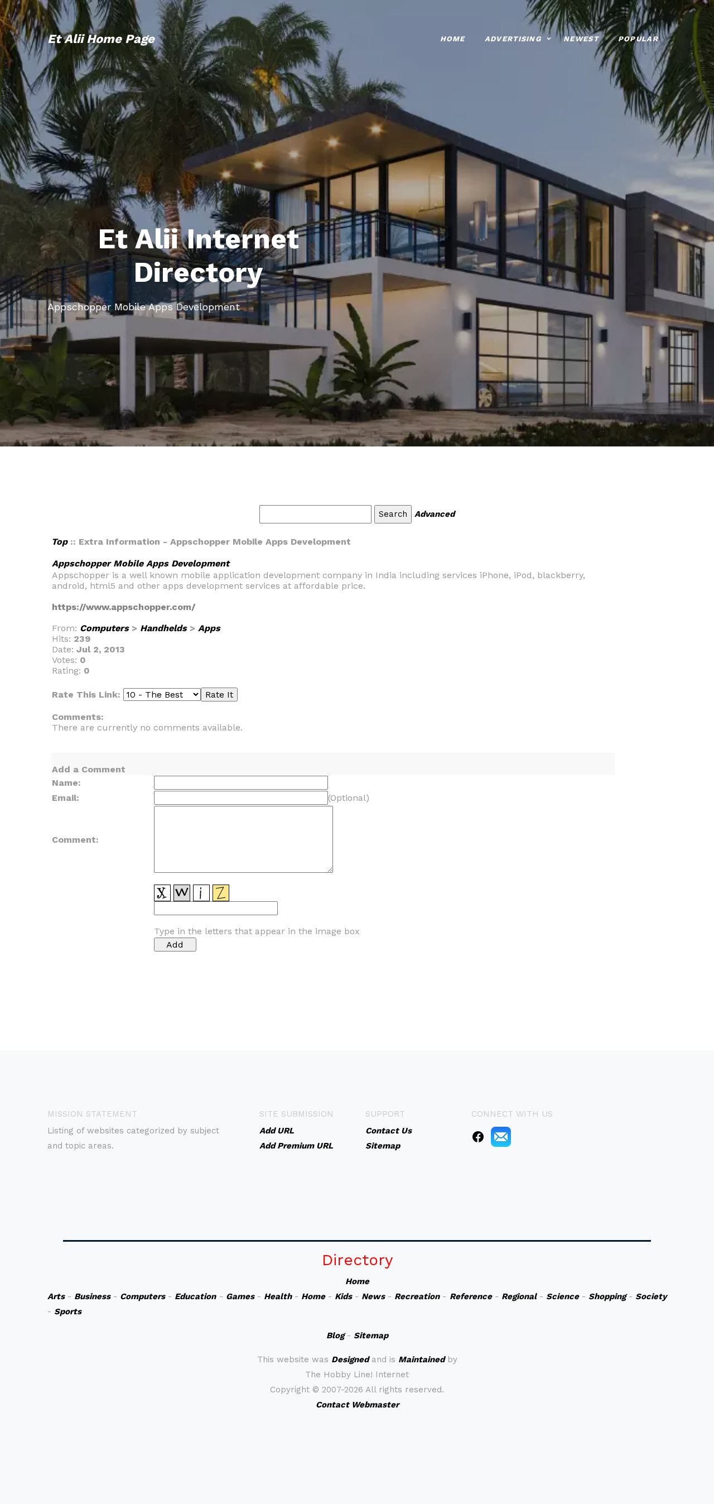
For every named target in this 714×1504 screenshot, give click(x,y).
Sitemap (371, 1335)
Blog (335, 1335)
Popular (638, 39)
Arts (56, 1296)
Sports (67, 1311)
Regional (519, 1296)
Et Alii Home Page (101, 39)
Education (195, 1296)
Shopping (607, 1296)
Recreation (417, 1296)
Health (278, 1296)
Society (651, 1296)
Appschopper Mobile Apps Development (140, 563)
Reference (471, 1296)
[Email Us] (501, 1136)
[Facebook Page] (478, 1136)
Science (562, 1296)
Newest (581, 39)
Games (240, 1296)
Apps (209, 628)
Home (452, 39)
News (373, 1296)
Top (59, 541)
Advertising (513, 39)
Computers (104, 628)
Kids (343, 1296)
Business (92, 1296)
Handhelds (163, 628)
